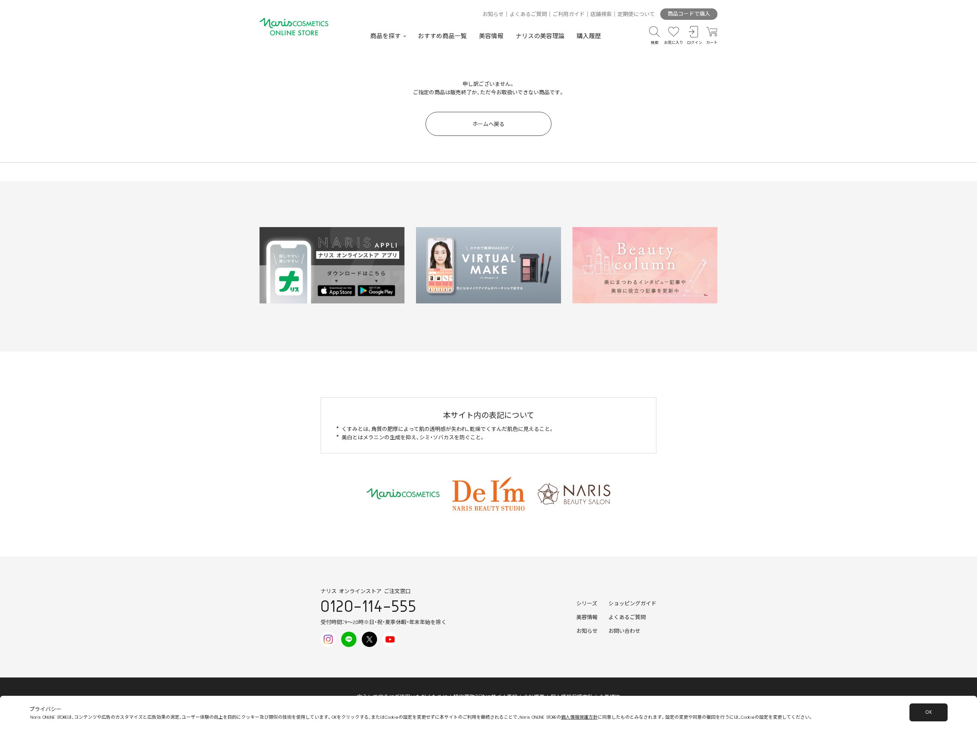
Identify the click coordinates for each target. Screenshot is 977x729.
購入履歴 (589, 36)
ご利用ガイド (569, 14)
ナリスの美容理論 (540, 36)
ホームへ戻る (488, 124)
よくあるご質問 (528, 14)
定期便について (636, 14)
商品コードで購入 (688, 14)
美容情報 (491, 36)
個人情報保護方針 (579, 717)
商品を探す (385, 36)
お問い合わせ (624, 631)
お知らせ (493, 14)
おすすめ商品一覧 (442, 36)
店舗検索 (601, 14)
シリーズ (586, 603)
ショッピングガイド (632, 603)
